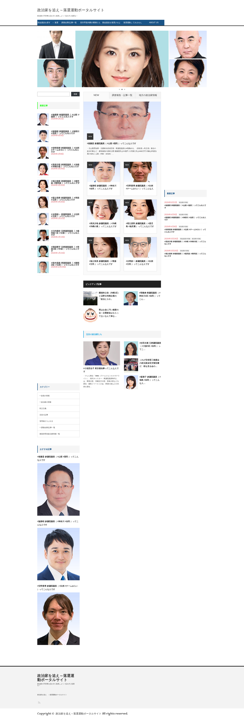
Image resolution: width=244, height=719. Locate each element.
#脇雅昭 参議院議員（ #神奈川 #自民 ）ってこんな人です (102, 187)
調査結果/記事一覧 (69, 22)
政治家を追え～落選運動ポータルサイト (70, 10)
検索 (75, 94)
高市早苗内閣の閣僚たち (90, 22)
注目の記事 (44, 415)
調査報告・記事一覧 (122, 95)
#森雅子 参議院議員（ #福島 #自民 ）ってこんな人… (150, 380)
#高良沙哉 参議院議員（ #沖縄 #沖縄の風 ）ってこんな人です (103, 224)
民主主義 (43, 408)
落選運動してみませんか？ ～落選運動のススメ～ (133, 23)
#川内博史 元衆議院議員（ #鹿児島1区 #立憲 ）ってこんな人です (65, 233)
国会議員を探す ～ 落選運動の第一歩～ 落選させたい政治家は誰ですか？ (48, 23)
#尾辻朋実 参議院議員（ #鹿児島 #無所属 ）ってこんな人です (140, 224)
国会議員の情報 (185, 238)
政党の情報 (45, 396)
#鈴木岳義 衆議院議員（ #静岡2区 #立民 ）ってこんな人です (65, 264)
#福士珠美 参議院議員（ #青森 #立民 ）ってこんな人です (102, 262)
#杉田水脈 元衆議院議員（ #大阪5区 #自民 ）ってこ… (150, 346)
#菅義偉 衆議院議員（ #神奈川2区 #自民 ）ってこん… (149, 296)
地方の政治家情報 (148, 95)
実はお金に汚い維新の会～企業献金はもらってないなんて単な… (109, 313)
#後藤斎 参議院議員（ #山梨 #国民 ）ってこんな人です (111, 143)
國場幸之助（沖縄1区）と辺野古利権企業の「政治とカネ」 (109, 296)
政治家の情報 (46, 402)
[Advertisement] (58, 332)
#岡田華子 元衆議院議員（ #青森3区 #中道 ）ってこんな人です (65, 249)
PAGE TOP (236, 694)
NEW (96, 95)
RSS (39, 702)
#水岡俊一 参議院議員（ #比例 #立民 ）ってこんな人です (139, 262)
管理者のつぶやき (46, 421)
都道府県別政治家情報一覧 (50, 434)
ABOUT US (154, 22)
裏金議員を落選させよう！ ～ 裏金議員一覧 (111, 23)
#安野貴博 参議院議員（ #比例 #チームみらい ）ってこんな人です (139, 187)
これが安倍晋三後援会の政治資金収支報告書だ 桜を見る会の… (149, 363)
